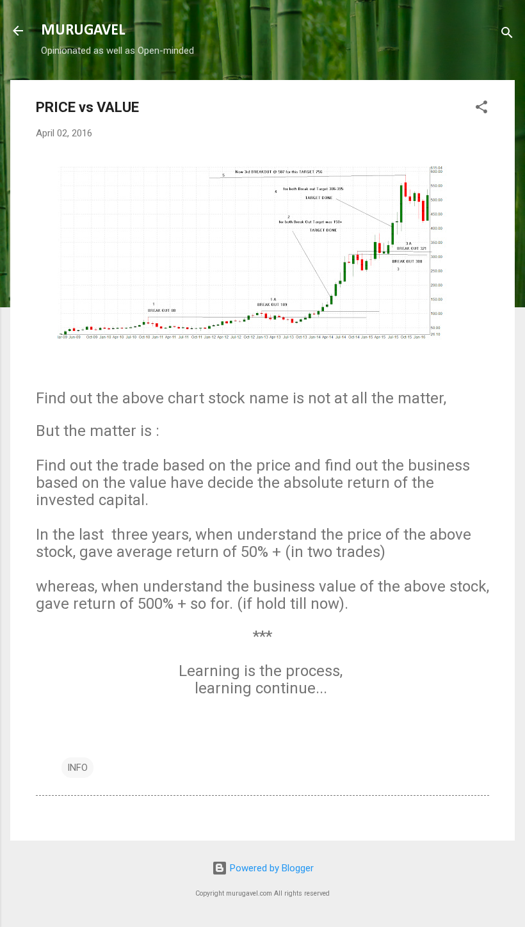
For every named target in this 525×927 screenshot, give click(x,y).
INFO (77, 767)
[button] (481, 109)
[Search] (507, 34)
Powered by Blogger (270, 868)
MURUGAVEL (83, 30)
